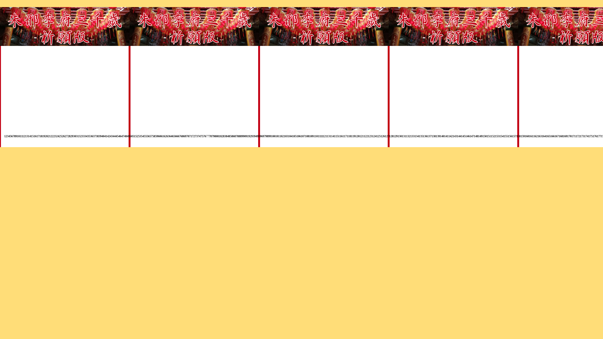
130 (400, 136)
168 (561, 136)
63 (168, 136)
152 (493, 136)
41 (105, 136)
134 (417, 136)
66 (176, 136)
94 (255, 136)
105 (294, 136)
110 (316, 136)
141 (446, 136)
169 (565, 136)
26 (63, 136)
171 (573, 136)
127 (387, 136)
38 (97, 136)
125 (378, 136)
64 (170, 136)
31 (77, 136)
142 (450, 136)
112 (324, 136)
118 (349, 136)
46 (119, 136)
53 (139, 136)
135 (421, 136)
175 (590, 136)
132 (408, 136)
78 (210, 136)
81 (218, 136)
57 (151, 136)
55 (145, 136)
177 (599, 136)
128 (391, 136)
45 (117, 136)
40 (103, 136)
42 (108, 136)
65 (173, 136)
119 (353, 136)
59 (156, 136)
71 (190, 136)
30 (74, 136)
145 (463, 136)
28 (69, 136)
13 (26, 136)
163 (540, 136)
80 (216, 136)
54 (142, 136)
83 (224, 136)
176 (595, 136)
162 (535, 136)
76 (204, 136)
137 (429, 136)
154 (501, 136)
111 (320, 136)
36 (91, 136)
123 (370, 136)
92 (250, 136)
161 (531, 136)
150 (484, 136)
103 (286, 136)
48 (125, 136)
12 (23, 136)
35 (88, 136)
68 (182, 136)
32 (80, 136)
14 (29, 136)
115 (336, 136)
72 (193, 136)
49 (128, 136)
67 (179, 136)
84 (227, 136)
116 (340, 136)
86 (233, 136)
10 (18, 136)
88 (238, 136)
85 (230, 136)
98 (266, 136)
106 (299, 136)
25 (60, 136)
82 (221, 136)
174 (586, 136)
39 (100, 136)
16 (35, 136)
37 (94, 136)
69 (184, 136)
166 (552, 136)
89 (241, 136)
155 (506, 136)
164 (544, 136)
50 (131, 136)
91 (247, 136)
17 (38, 136)
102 (282, 136)
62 (165, 136)
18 (40, 136)
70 (187, 136)
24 (57, 136)
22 (52, 136)
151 (489, 136)
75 (201, 136)
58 (153, 136)
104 (290, 136)
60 (159, 136)
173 (582, 136)
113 (328, 136)
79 (213, 136)
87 (235, 136)
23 (54, 136)
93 (252, 136)
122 (366, 136)
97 (264, 136)
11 (21, 136)
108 (307, 136)
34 (86, 136)
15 (32, 136)
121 (361, 136)
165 (548, 136)
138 (434, 136)
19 (43, 136)
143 (455, 136)
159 (523, 136)
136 (425, 136)
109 (311, 136)
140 (442, 136)
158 (518, 136)
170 (569, 136)
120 (357, 136)
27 (66, 136)
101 (277, 136)
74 (199, 136)
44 (114, 136)
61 (162, 136)
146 (467, 136)
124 (374, 136)
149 (480, 136)
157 (514, 136)
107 (303, 136)
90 (244, 136)
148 (476, 136)
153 (497, 136)
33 (83, 136)
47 (122, 136)
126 (383, 136)
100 (273, 136)
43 (111, 136)
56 (148, 136)
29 (71, 136)
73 (196, 136)
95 (258, 136)
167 (556, 136)
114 (332, 136)
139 (438, 136)
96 (261, 136)
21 (49, 136)
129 (395, 136)
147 (472, 136)
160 (527, 136)
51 (134, 136)
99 (269, 136)
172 (578, 136)
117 (344, 136)
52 (136, 136)
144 (459, 136)
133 (412, 136)
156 (510, 136)
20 (46, 136)
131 (404, 136)
